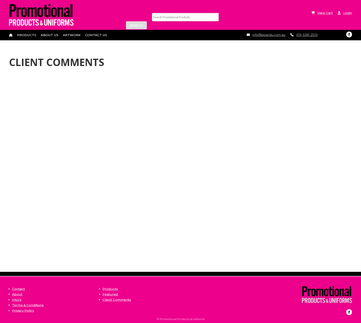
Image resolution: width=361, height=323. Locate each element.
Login (347, 13)
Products (110, 289)
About (17, 294)
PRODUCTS (26, 35)
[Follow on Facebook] (349, 34)
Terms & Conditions (28, 305)
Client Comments (117, 300)
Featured (110, 294)
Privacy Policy (23, 311)
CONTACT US (96, 35)
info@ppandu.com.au (268, 35)
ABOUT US (49, 35)
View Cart (325, 13)
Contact (18, 289)
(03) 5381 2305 (307, 35)
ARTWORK (72, 35)
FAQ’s (17, 300)
